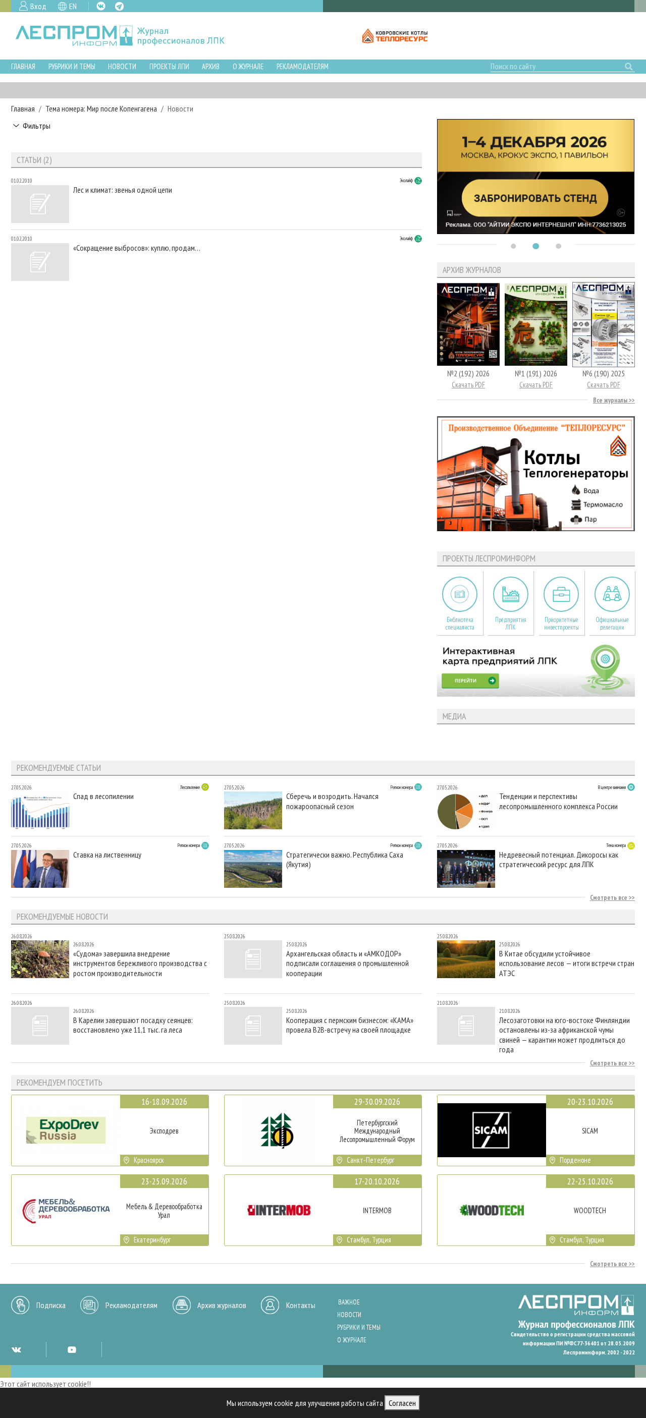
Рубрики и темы (71, 66)
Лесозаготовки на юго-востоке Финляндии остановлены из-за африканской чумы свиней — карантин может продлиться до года (564, 1034)
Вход (38, 6)
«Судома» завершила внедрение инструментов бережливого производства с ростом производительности (140, 963)
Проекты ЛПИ (169, 66)
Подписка (51, 1305)
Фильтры (36, 126)
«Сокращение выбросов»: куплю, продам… (136, 248)
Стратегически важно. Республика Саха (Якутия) (344, 859)
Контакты (300, 1305)
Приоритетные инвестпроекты (561, 623)
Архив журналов (221, 1305)
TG (119, 6)
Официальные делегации (612, 623)
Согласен (402, 1403)
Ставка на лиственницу (107, 855)
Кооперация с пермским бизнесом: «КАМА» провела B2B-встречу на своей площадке (349, 1025)
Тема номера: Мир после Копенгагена (101, 108)
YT (72, 1349)
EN (73, 6)
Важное (349, 1302)
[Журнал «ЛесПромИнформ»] (128, 36)
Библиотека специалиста (460, 623)
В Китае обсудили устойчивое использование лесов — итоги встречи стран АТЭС (566, 963)
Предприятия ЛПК (510, 623)
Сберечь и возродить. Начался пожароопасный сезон (332, 801)
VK (100, 6)
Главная (23, 66)
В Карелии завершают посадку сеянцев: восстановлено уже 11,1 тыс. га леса (133, 1025)
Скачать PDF (468, 384)
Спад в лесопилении (103, 796)
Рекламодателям (303, 66)
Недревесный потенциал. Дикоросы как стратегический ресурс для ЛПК (558, 859)
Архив (211, 66)
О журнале (248, 66)
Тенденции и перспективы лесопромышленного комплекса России (558, 801)
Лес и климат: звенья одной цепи (122, 190)
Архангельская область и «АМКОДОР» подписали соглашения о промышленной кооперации (347, 963)
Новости (122, 66)
